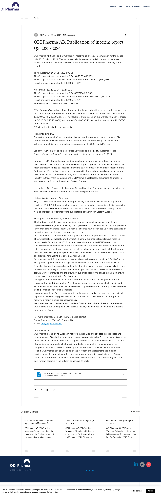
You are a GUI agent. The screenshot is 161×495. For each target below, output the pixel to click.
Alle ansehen (134, 411)
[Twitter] (142, 464)
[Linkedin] (136, 464)
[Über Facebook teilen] (35, 389)
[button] (146, 6)
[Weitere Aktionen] (125, 34)
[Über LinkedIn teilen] (47, 389)
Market (36, 18)
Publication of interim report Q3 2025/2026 (79, 422)
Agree (150, 490)
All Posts (24, 18)
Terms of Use (52, 492)
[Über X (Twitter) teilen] (41, 389)
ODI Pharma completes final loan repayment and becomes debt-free (39, 422)
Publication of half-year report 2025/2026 (119, 422)
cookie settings (136, 490)
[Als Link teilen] (53, 389)
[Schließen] (157, 490)
